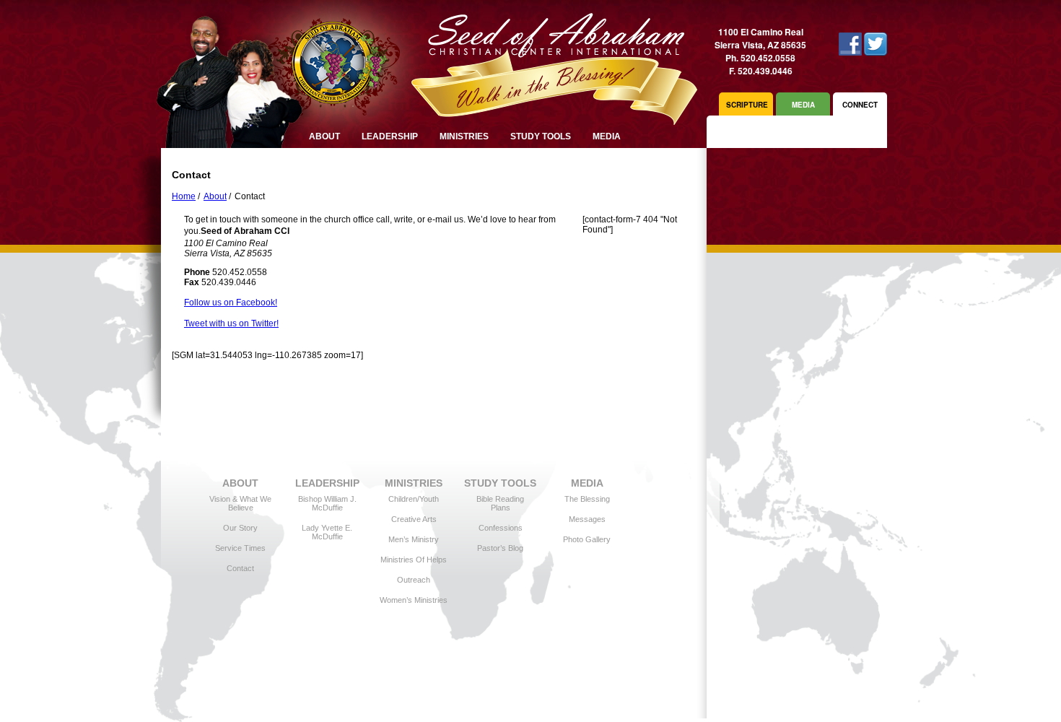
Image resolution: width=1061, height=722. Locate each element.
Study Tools (540, 136)
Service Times (240, 548)
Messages (587, 519)
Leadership (390, 136)
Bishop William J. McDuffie (327, 503)
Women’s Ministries (413, 600)
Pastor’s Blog (500, 548)
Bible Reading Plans (500, 503)
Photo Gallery (587, 539)
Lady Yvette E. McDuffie (327, 532)
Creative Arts (414, 519)
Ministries (464, 136)
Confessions (501, 527)
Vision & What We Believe (240, 503)
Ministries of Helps (413, 559)
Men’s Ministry (413, 539)
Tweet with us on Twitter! (231, 323)
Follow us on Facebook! (230, 302)
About (215, 196)
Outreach (413, 579)
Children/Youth (413, 499)
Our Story (240, 527)
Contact (240, 568)
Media (607, 136)
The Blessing (587, 499)
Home (184, 196)
